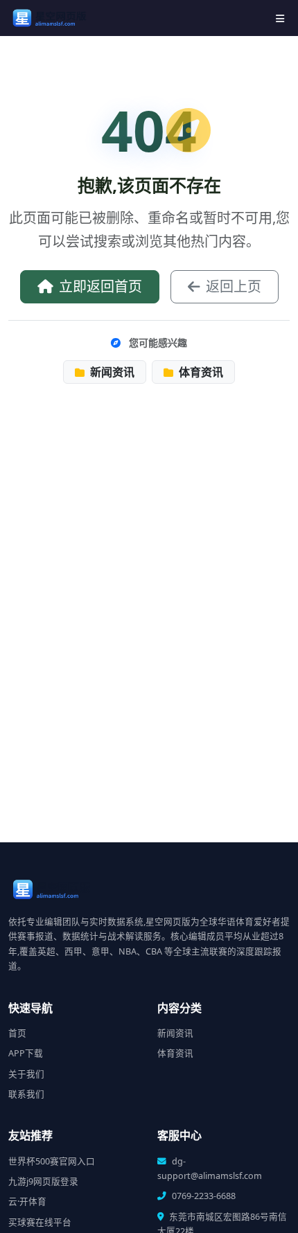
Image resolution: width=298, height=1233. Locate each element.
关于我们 (26, 1074)
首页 (17, 1033)
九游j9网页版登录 (43, 1181)
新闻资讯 (110, 372)
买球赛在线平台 (39, 1222)
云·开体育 (27, 1201)
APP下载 (25, 1053)
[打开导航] (280, 18)
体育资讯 (199, 372)
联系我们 (26, 1094)
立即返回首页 (100, 286)
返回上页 (233, 286)
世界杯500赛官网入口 (51, 1161)
